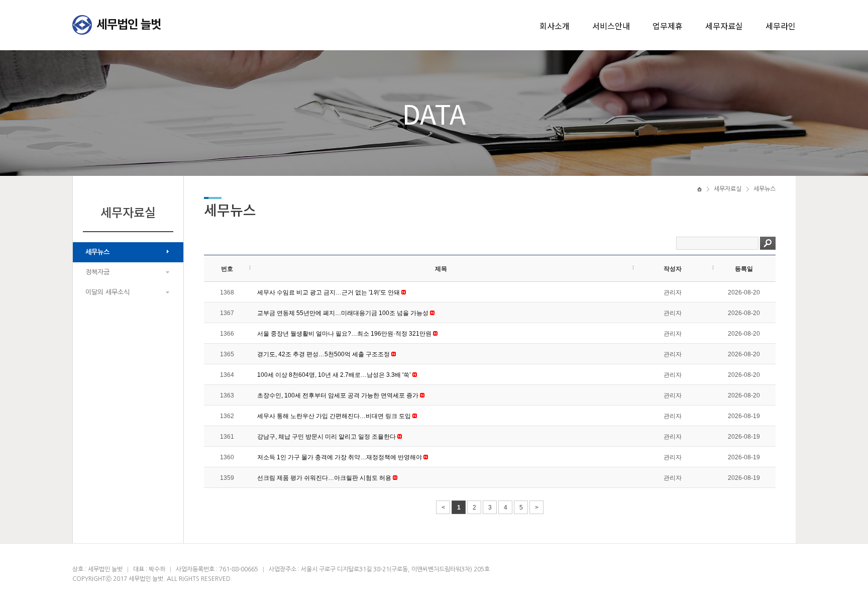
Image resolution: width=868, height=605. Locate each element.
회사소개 (554, 26)
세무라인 (781, 26)
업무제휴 (668, 26)
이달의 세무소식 (107, 292)
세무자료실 (724, 26)
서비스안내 (611, 26)
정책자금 (97, 272)
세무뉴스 (97, 252)
